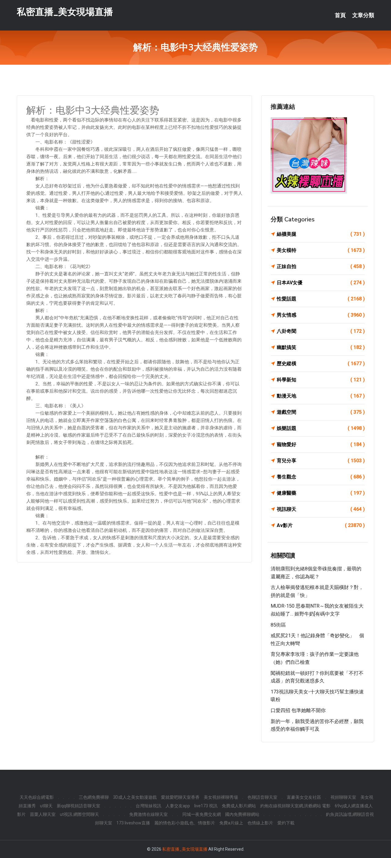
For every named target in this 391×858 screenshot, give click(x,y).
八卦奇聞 (321, 331)
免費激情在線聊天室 (148, 814)
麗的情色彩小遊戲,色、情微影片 (184, 822)
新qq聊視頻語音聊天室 (78, 805)
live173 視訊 (205, 805)
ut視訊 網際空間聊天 (79, 814)
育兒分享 (321, 461)
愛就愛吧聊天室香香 (180, 797)
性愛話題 (321, 299)
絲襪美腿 (321, 234)
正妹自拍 (321, 266)
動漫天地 (321, 396)
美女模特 (321, 250)
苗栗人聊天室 (43, 814)
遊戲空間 (321, 412)
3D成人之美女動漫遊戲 (135, 797)
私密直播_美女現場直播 (65, 11)
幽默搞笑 (321, 347)
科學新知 (321, 380)
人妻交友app (178, 805)
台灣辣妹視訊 (148, 805)
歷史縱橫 (321, 363)
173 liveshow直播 (133, 822)
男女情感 (321, 315)
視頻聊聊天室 (343, 797)
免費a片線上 (231, 822)
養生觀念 (321, 477)
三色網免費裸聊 (94, 797)
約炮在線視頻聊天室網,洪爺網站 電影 (295, 805)
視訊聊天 (321, 509)
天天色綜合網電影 (37, 797)
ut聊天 (46, 805)
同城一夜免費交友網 (201, 814)
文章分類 (363, 15)
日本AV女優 (321, 282)
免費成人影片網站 (239, 805)
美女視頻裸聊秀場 (221, 797)
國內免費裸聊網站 (242, 814)
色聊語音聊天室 (262, 797)
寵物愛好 (321, 444)
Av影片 (321, 525)
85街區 (278, 625)
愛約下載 (285, 822)
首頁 (340, 15)
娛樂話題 (321, 428)
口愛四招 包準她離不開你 (298, 710)
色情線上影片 (260, 822)
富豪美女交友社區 (304, 797)
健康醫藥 (321, 493)
